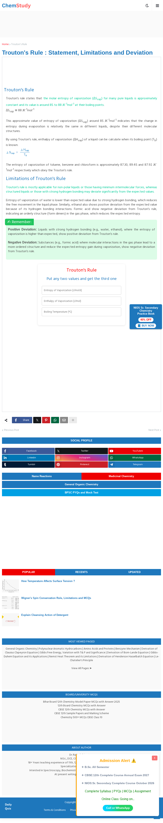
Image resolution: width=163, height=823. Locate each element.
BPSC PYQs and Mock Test (81, 492)
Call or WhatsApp (118, 807)
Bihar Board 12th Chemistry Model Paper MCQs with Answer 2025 (81, 701)
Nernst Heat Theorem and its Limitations (73, 656)
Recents (81, 572)
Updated (134, 572)
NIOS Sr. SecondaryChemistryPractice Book (146, 316)
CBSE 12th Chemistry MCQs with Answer (81, 709)
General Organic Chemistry (81, 484)
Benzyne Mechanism (127, 648)
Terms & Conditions (55, 810)
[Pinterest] (46, 420)
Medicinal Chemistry (121, 476)
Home (5, 44)
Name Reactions (42, 476)
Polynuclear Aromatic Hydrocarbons (60, 648)
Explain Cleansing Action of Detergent (44, 614)
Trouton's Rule (19, 44)
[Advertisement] (86, 24)
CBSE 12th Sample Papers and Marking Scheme (81, 713)
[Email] (64, 420)
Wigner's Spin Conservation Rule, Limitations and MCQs (56, 598)
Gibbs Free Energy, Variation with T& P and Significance (72, 652)
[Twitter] (37, 420)
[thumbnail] (10, 585)
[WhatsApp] (55, 420)
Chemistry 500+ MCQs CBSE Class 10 (81, 717)
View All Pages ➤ (81, 668)
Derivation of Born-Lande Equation (128, 652)
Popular (28, 572)
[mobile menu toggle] (147, 5)
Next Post (153, 430)
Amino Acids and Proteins (98, 648)
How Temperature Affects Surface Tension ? (48, 581)
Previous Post (11, 430)
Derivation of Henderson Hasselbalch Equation (126, 656)
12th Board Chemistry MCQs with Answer (82, 705)
